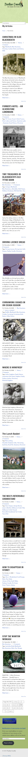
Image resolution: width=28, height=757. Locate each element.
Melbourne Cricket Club (18, 508)
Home (3, 30)
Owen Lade (5, 121)
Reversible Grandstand (8, 512)
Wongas (20, 648)
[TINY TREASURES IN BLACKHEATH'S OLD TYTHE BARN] (14, 204)
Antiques (7, 187)
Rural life (10, 445)
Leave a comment (9, 310)
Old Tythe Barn (18, 191)
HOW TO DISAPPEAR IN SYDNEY (12, 569)
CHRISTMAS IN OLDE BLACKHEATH (11, 38)
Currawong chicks (18, 314)
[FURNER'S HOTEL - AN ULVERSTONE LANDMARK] (14, 137)
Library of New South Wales (10, 581)
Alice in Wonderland (10, 577)
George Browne (18, 506)
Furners (22, 119)
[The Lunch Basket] (14, 458)
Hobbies (4, 191)
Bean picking (8, 440)
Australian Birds (9, 646)
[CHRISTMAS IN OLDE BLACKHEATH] (14, 64)
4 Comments (5, 438)
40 (14, 708)
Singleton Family (19, 376)
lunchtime (5, 445)
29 (4, 708)
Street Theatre (6, 585)
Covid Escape (20, 577)
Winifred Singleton (7, 380)
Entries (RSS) (7, 756)
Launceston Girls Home (8, 376)
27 (17, 705)
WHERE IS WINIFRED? (12, 367)
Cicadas (4, 314)
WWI (3, 51)
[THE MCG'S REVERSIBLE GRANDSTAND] (14, 527)
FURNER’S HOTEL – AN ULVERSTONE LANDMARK (12, 109)
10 (4, 705)
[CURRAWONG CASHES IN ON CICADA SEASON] (14, 330)
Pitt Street (15, 583)
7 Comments (5, 372)
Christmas (5, 49)
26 (14, 705)
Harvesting (20, 442)
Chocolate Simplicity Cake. (9, 442)
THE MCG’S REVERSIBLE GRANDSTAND (13, 497)
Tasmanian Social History (10, 123)
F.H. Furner (8, 119)
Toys (24, 191)
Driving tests (18, 249)
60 (21, 708)
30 (7, 708)
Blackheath (8, 47)
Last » (11, 711)
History (20, 42)
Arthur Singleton (9, 374)
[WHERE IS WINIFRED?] (14, 394)
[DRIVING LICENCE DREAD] (14, 265)
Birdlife (7, 312)
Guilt (24, 249)
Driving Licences (9, 249)
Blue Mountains (16, 47)
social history (20, 49)
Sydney (13, 585)
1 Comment (5, 44)
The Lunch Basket (11, 433)
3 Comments (5, 117)
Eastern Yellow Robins (8, 316)
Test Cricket (18, 512)
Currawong (10, 314)
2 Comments (5, 504)
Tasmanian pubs (21, 121)
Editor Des (5, 579)
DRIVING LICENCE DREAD (13, 242)
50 (17, 708)
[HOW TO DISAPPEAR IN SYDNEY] (14, 599)
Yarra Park (5, 514)
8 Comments (5, 247)
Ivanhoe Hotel (12, 49)
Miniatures (10, 191)
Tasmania (16, 445)
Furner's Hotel (16, 119)
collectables (14, 189)
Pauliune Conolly (6, 583)
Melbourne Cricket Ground (9, 510)
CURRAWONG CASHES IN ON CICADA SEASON (13, 304)
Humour (19, 245)
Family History (19, 374)
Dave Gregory (9, 506)
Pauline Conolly (14, 3)
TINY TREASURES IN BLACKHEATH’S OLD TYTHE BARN (11, 177)
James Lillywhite (6, 508)
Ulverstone (20, 123)
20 (7, 705)
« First (15, 701)
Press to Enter (8, 743)
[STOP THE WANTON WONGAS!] (14, 662)
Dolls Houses (21, 189)
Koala (10, 579)
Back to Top (23, 101)
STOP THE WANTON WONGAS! (11, 638)
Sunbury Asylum (6, 378)
